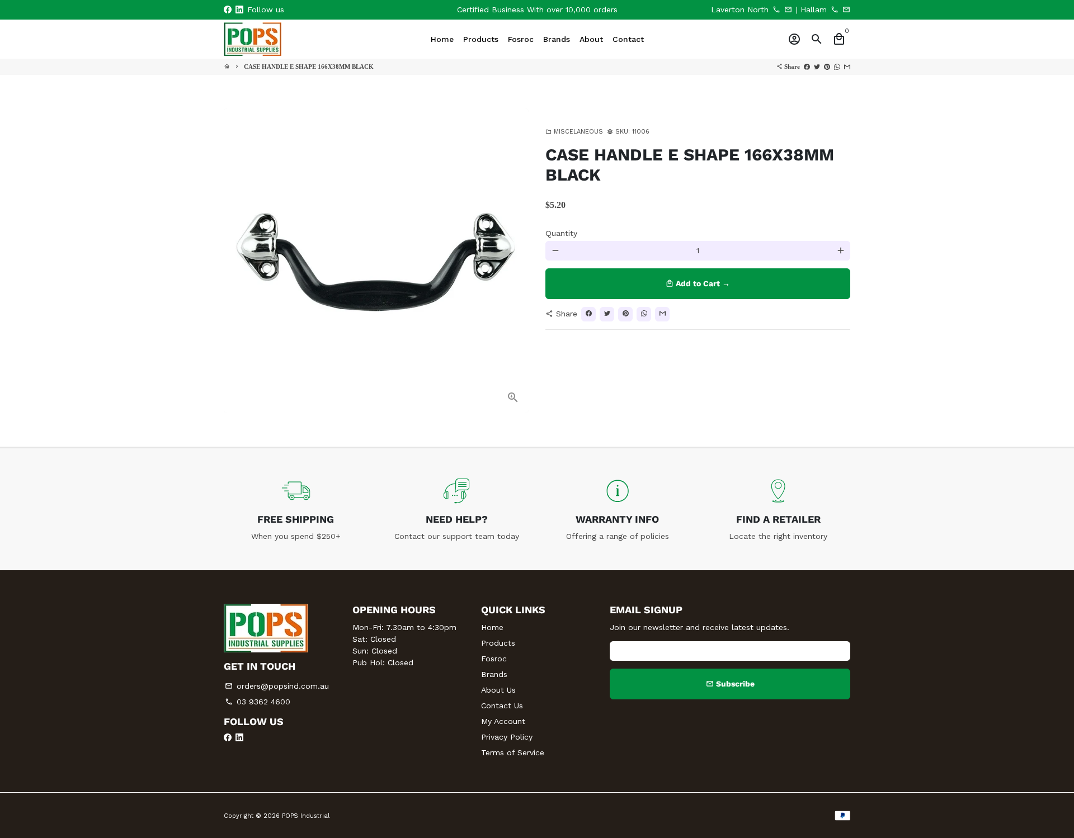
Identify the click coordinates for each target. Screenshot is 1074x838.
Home (492, 627)
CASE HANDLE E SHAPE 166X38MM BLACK (309, 66)
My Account (503, 721)
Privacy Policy (507, 736)
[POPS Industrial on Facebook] (228, 9)
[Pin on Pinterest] (827, 66)
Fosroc (494, 658)
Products (498, 642)
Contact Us (502, 705)
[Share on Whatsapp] (837, 66)
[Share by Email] (847, 66)
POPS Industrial (305, 816)
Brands (494, 674)
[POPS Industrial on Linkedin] (239, 9)
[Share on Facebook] (807, 66)
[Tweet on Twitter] (817, 66)
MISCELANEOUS (574, 131)
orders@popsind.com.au (277, 685)
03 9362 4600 (257, 701)
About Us (498, 689)
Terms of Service (512, 752)
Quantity (561, 233)
